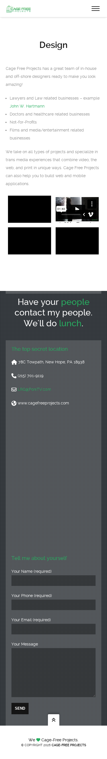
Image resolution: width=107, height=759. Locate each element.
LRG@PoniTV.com (34, 389)
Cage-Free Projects (69, 745)
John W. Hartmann (27, 106)
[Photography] (77, 240)
